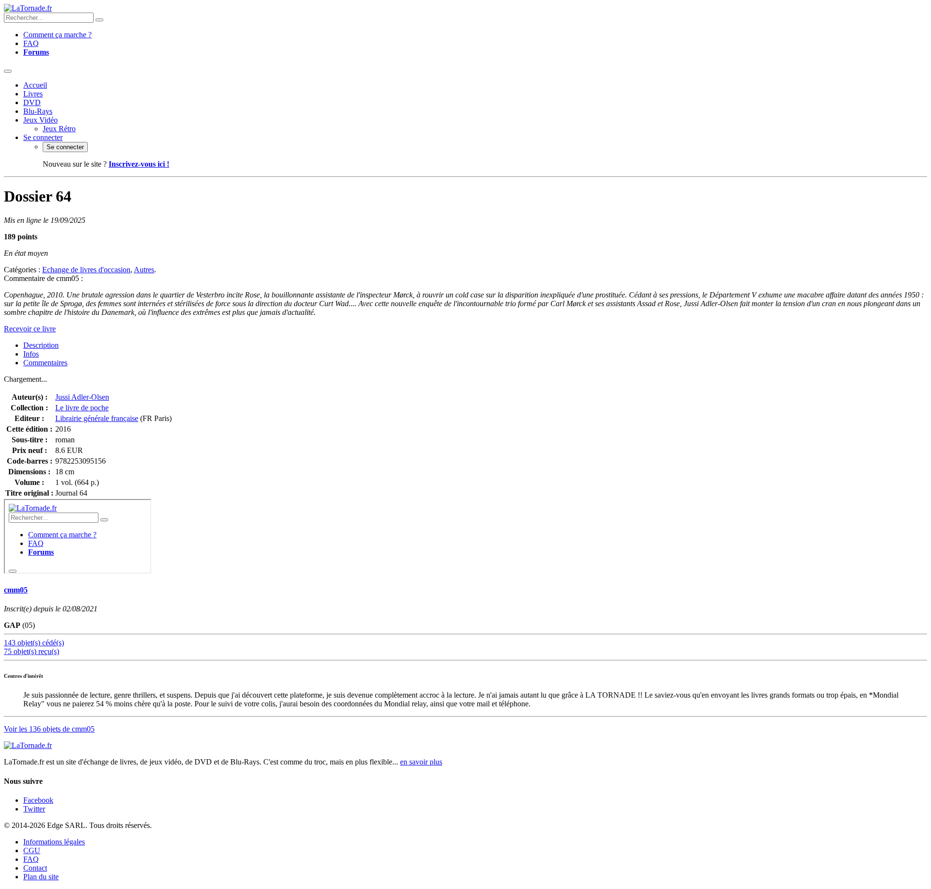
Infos (31, 354)
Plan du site (41, 877)
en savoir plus (421, 762)
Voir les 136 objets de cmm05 (49, 729)
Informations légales (54, 842)
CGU (31, 850)
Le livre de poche (82, 408)
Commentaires (45, 363)
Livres (33, 94)
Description (41, 345)
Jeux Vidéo (40, 120)
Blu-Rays (37, 111)
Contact (35, 868)
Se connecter (43, 137)
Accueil (35, 85)
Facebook (38, 800)
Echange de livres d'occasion (86, 269)
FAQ (31, 43)
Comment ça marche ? (57, 35)
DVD (32, 102)
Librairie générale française (96, 418)
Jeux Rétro (59, 129)
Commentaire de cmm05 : (43, 278)
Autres (144, 269)
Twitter (34, 809)
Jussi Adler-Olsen (82, 397)
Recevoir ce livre (30, 329)
